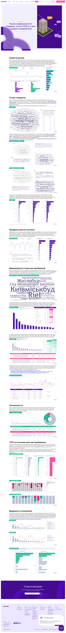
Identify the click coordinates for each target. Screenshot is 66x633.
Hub (14, 1)
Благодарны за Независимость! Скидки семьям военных (22, 370)
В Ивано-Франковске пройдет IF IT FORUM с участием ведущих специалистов (26, 372)
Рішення (22, 1)
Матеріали (32, 1)
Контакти (41, 1)
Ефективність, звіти (35, 619)
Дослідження (50, 613)
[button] (47, 2)
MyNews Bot (19, 609)
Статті (56, 607)
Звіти (17, 1)
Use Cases (50, 611)
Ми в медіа (42, 609)
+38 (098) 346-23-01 (7, 623)
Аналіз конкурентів (34, 611)
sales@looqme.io (6, 624)
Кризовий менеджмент (35, 613)
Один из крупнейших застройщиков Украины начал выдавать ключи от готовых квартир (28, 371)
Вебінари (50, 607)
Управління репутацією (34, 616)
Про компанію (43, 607)
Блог (37, 1)
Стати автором (58, 609)
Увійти (53, 1)
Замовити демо (61, 1)
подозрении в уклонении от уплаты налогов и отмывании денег (28, 519)
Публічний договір (36, 629)
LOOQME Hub (19, 607)
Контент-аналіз (28, 607)
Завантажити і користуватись (51, 610)
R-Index (26, 612)
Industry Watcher (28, 609)
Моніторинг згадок (34, 608)
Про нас (26, 1)
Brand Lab (27, 610)
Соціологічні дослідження (27, 614)
